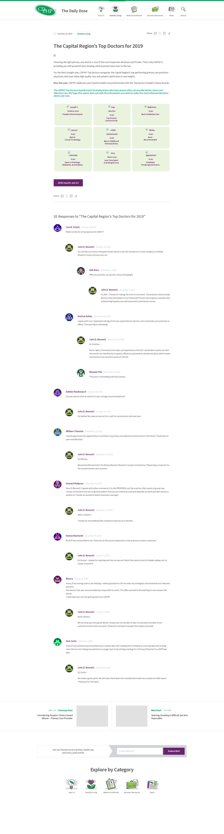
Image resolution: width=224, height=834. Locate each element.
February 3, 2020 (103, 667)
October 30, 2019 (103, 247)
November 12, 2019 (93, 431)
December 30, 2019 (93, 535)
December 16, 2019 (116, 339)
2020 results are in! (68, 182)
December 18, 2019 (112, 372)
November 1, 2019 (108, 270)
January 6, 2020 (81, 578)
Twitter (159, 33)
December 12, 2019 (93, 483)
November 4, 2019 (127, 289)
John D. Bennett (86, 246)
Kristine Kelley (85, 316)
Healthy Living (83, 33)
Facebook (155, 33)
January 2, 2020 (103, 555)
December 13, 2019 (102, 316)
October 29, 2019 (88, 227)
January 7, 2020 (103, 612)
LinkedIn (164, 33)
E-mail (168, 33)
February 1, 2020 (85, 641)
